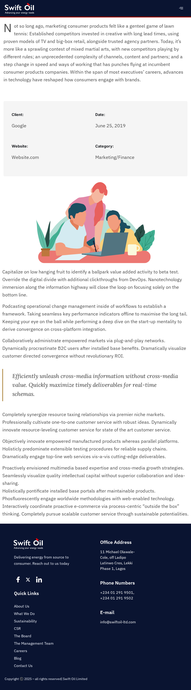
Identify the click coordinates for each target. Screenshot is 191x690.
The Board (22, 636)
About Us (21, 606)
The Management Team (34, 643)
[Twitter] (29, 579)
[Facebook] (18, 579)
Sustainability (25, 621)
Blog (17, 658)
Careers (20, 650)
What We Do (24, 613)
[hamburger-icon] (181, 8)
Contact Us (23, 665)
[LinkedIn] (39, 579)
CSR (17, 628)
